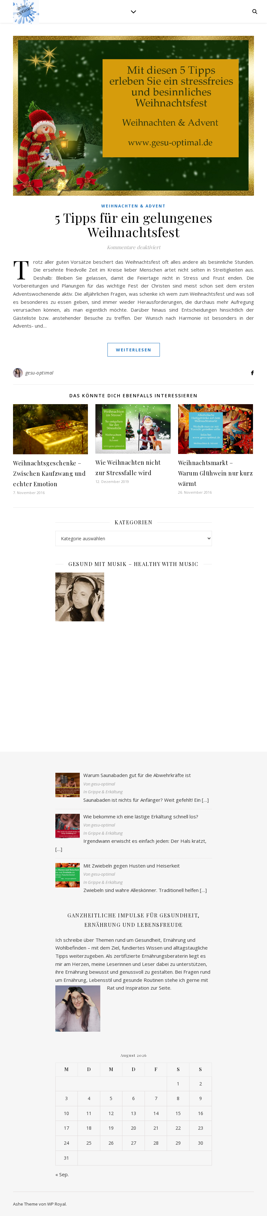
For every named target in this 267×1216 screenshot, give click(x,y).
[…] (205, 800)
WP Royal (56, 1204)
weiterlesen (133, 350)
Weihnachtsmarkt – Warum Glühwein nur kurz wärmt (215, 473)
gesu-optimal (39, 373)
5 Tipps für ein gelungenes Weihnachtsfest (134, 224)
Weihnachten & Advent (133, 206)
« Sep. (62, 1174)
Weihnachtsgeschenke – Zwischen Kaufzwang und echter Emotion (49, 473)
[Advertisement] (133, 680)
